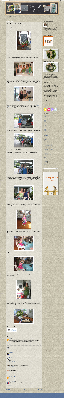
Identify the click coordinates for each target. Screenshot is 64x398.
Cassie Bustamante (11, 346)
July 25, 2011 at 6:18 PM (12, 366)
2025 (45, 115)
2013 (45, 130)
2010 (45, 164)
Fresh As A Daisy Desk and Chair (49, 149)
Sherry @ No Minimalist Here (13, 357)
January (46, 162)
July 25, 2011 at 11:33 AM (12, 361)
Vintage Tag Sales (14, 18)
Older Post (40, 389)
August (46, 139)
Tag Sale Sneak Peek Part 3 (48, 145)
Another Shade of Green (48, 154)
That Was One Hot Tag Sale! (48, 144)
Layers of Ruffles (47, 141)
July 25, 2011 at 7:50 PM (12, 373)
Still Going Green (47, 150)
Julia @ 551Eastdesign (12, 381)
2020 (45, 121)
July (45, 140)
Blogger (36, 396)
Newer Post (8, 389)
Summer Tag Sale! (47, 153)
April (46, 158)
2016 (45, 126)
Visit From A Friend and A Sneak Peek (49, 148)
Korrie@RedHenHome (12, 352)
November (46, 135)
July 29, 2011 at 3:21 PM (12, 383)
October (46, 136)
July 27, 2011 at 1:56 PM (12, 378)
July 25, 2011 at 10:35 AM (12, 344)
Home (8, 18)
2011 (45, 133)
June (45, 156)
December (46, 134)
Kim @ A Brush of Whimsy (12, 364)
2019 (45, 122)
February (46, 161)
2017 (45, 125)
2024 (45, 116)
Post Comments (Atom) (12, 391)
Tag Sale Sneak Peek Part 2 (48, 146)
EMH (10, 338)
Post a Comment (10, 385)
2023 (45, 117)
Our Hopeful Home (11, 369)
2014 (45, 129)
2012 (45, 131)
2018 (45, 124)
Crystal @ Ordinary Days (12, 376)
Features (21, 18)
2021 (45, 120)
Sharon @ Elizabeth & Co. (12, 333)
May (45, 157)
